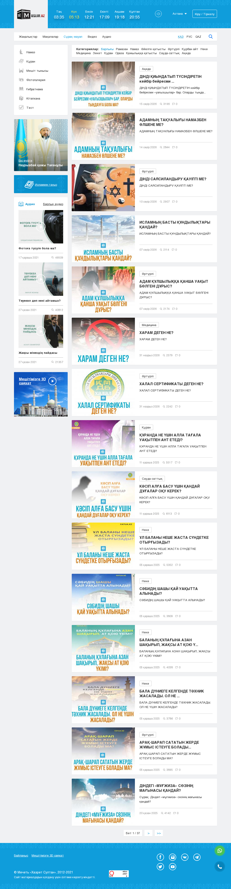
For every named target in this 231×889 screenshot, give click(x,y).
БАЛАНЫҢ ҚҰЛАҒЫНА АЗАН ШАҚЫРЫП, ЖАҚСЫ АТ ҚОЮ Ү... (168, 642)
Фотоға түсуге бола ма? (37, 248)
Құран (30, 61)
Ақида (186, 53)
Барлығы (107, 49)
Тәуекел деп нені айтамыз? (39, 300)
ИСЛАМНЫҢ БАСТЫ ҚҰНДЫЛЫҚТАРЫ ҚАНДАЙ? (174, 224)
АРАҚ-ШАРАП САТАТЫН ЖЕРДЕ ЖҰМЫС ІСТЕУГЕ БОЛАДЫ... (169, 744)
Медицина (83, 53)
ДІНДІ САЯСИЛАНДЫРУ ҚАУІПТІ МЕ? (172, 179)
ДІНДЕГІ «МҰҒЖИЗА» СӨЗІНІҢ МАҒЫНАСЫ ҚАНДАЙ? (166, 787)
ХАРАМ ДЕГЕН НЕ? (156, 332)
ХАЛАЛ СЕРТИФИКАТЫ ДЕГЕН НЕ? (171, 384)
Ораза (119, 53)
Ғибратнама (34, 89)
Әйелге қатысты (153, 49)
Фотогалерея (35, 80)
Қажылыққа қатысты (141, 53)
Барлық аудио (53, 204)
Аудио (106, 36)
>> (159, 833)
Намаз (30, 52)
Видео (92, 36)
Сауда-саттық (169, 53)
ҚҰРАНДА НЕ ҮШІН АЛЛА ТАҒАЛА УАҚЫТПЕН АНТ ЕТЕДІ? (170, 437)
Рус (189, 36)
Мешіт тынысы (37, 70)
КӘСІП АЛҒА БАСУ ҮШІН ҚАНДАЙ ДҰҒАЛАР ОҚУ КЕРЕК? (169, 488)
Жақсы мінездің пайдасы (37, 352)
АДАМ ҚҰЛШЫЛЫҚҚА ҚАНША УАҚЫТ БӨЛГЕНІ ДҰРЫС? (173, 283)
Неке (204, 49)
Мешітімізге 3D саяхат (48, 855)
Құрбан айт (190, 49)
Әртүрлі (174, 49)
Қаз (180, 36)
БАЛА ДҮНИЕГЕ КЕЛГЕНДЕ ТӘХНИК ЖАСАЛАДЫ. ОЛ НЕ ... (171, 693)
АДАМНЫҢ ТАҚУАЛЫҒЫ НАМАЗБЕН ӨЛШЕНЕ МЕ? (172, 122)
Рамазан (122, 49)
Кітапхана (33, 98)
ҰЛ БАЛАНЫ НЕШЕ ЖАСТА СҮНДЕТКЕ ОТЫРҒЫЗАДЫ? (174, 539)
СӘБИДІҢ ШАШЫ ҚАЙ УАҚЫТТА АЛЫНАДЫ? (168, 590)
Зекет (97, 53)
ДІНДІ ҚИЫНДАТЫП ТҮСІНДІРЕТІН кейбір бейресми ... (170, 78)
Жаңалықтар (28, 36)
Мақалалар (50, 36)
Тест (30, 107)
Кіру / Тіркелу (205, 14)
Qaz (198, 36)
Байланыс (21, 855)
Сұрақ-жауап (73, 36)
